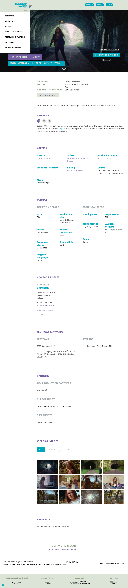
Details (41, 315)
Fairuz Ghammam (75, 170)
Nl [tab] (49, 121)
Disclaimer (10, 565)
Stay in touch (73, 562)
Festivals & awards (15, 37)
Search (89, 5)
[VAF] (17, 583)
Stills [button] (52, 449)
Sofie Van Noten (72, 90)
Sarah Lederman (72, 81)
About (100, 5)
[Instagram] (123, 563)
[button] (47, 466)
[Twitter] (118, 563)
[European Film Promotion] (114, 583)
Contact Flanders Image (63, 549)
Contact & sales (13, 31)
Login (109, 5)
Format (9, 26)
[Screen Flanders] (48, 583)
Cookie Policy (33, 565)
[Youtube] (121, 563)
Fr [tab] (44, 121)
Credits (9, 21)
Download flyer (109, 49)
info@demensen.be (45, 305)
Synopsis (9, 16)
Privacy (21, 565)
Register (61, 565)
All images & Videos (106, 55)
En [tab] (39, 121)
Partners (9, 42)
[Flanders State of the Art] (74, 583)
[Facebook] (116, 563)
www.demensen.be (45, 310)
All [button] (40, 449)
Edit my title (49, 565)
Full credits (46, 95)
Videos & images (13, 47)
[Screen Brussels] (84, 583)
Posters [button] (65, 449)
